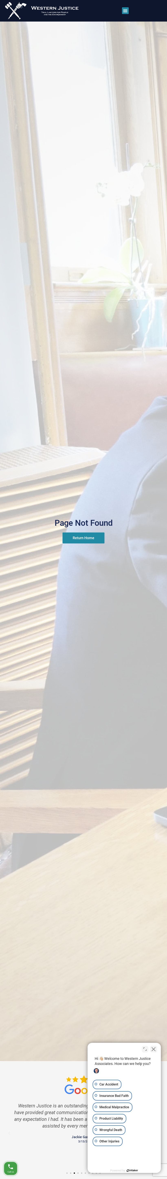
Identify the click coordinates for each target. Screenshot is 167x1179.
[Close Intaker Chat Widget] (153, 1049)
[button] (125, 10)
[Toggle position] (145, 1049)
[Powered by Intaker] (132, 1170)
